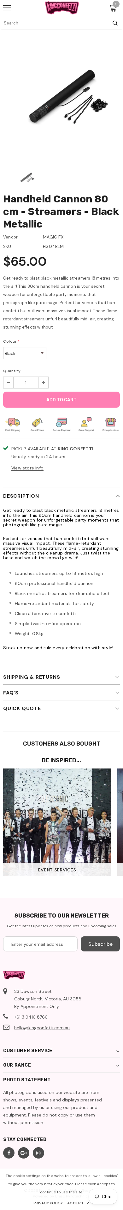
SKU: (7, 246)
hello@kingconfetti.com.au (42, 1028)
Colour (11, 341)
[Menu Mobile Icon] (7, 8)
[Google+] (23, 1153)
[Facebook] (9, 1153)
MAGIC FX (53, 237)
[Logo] (62, 7)
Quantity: (12, 370)
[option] (61, 100)
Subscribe (100, 944)
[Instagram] (38, 1153)
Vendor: (11, 237)
